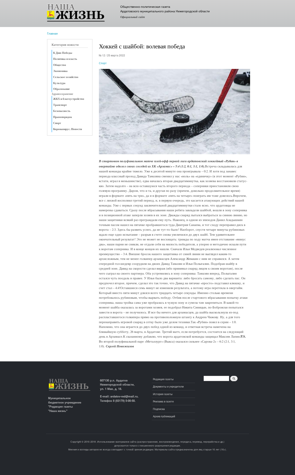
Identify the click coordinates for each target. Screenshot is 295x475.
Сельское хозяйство (65, 77)
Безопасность (61, 111)
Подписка (159, 409)
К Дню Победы (62, 53)
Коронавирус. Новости (67, 129)
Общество (59, 65)
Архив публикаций (164, 416)
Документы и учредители (168, 386)
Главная (52, 33)
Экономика (60, 71)
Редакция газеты (163, 379)
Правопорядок (62, 117)
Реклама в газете (163, 401)
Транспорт (60, 105)
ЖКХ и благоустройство (68, 99)
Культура (59, 83)
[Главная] (82, 13)
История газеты (163, 394)
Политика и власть (65, 59)
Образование (61, 89)
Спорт (57, 123)
